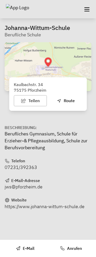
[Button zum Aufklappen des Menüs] (87, 9)
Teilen (33, 100)
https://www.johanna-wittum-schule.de (44, 206)
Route (69, 100)
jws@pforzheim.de (23, 187)
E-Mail (28, 248)
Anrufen (74, 248)
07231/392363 (21, 167)
